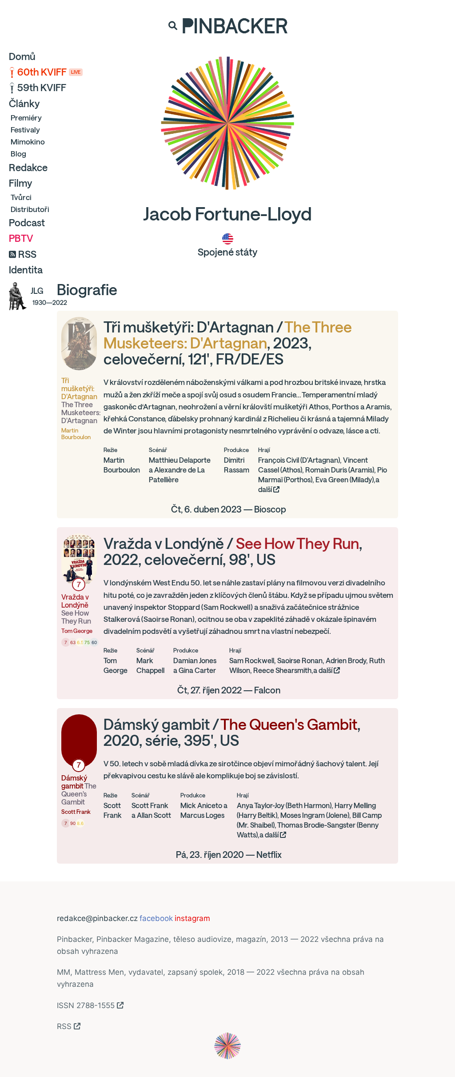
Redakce (28, 167)
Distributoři (30, 209)
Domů (22, 56)
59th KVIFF (41, 87)
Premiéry (26, 117)
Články (24, 103)
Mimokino (28, 141)
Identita (26, 269)
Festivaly (25, 129)
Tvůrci (21, 197)
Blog (18, 153)
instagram (192, 918)
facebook (156, 918)
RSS (27, 254)
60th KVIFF (48, 72)
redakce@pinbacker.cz (97, 918)
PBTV (21, 238)
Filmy (20, 183)
